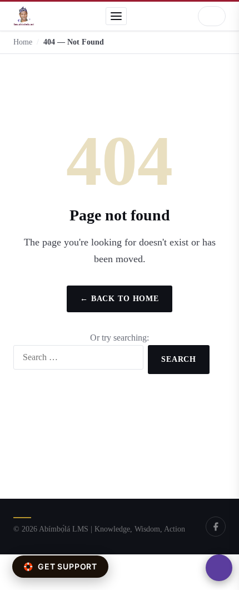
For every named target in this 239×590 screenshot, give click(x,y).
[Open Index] (219, 567)
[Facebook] (216, 527)
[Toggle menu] (116, 16)
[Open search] (212, 16)
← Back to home (119, 298)
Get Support (60, 566)
